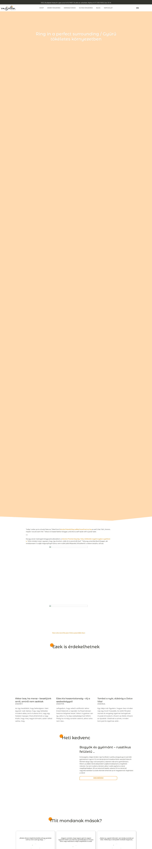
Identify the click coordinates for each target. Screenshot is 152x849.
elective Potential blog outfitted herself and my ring (76, 529)
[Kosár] (150, 8)
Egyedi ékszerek (86, 8)
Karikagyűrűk (70, 8)
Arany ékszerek (53, 8)
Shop (41, 8)
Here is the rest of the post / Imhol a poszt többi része (68, 633)
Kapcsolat (108, 8)
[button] (142, 8)
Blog (98, 8)
